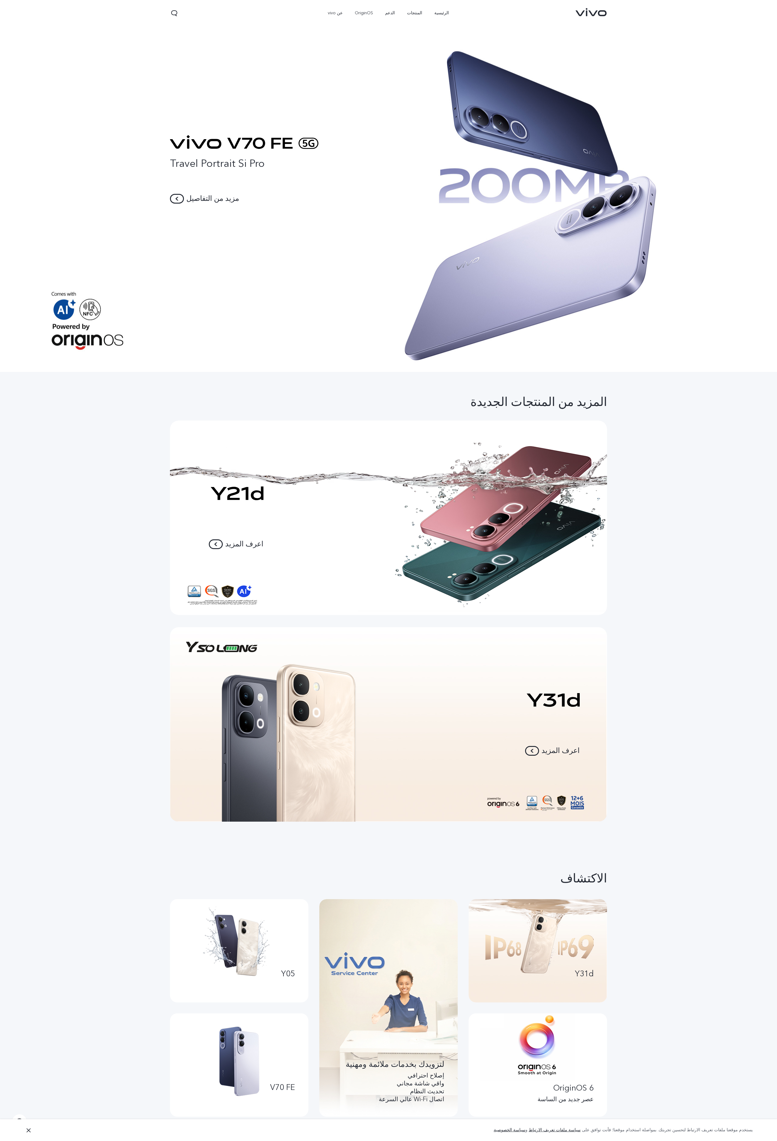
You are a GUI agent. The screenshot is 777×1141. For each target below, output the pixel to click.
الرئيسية (442, 13)
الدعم (390, 13)
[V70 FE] (388, 186)
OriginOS (364, 13)
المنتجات (414, 13)
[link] (591, 12)
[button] (174, 13)
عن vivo (335, 13)
